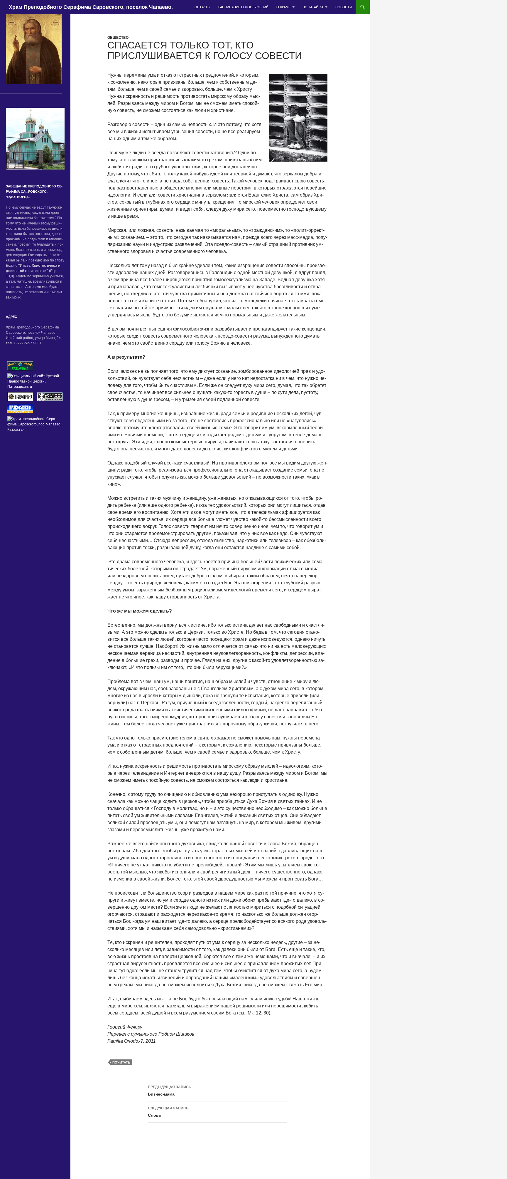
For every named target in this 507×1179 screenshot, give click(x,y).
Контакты (201, 7)
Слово (168, 1112)
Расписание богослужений (243, 7)
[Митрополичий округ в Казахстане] (20, 365)
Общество (118, 38)
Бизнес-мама (169, 1090)
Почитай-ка (312, 7)
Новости (343, 7)
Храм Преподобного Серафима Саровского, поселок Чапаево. (91, 7)
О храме (283, 7)
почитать (121, 1062)
